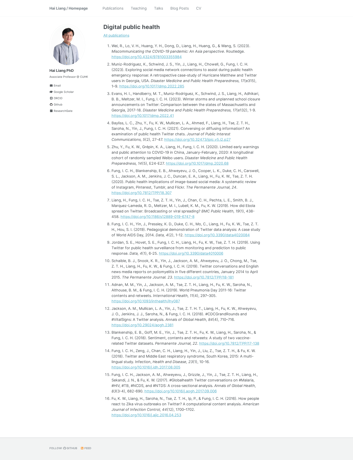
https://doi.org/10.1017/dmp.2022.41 (143, 115)
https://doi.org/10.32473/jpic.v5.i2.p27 (197, 139)
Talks (158, 8)
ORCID (58, 98)
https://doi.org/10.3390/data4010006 (191, 253)
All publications (116, 35)
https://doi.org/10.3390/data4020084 (217, 235)
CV (198, 8)
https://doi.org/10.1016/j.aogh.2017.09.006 (180, 391)
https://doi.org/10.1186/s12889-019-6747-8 (157, 216)
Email (57, 85)
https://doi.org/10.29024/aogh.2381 (142, 325)
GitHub (71, 448)
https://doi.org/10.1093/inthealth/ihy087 (146, 301)
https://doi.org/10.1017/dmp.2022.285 (151, 86)
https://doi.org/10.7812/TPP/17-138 (229, 343)
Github (57, 104)
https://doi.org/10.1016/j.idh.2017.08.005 (146, 367)
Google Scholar (63, 91)
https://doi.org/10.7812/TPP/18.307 (142, 193)
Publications (113, 8)
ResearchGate (63, 110)
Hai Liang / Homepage (68, 8)
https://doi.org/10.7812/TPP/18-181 (204, 277)
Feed (87, 448)
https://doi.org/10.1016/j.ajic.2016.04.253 (146, 415)
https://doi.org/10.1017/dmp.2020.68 (197, 163)
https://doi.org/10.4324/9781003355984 (147, 57)
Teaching (139, 8)
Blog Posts (179, 8)
